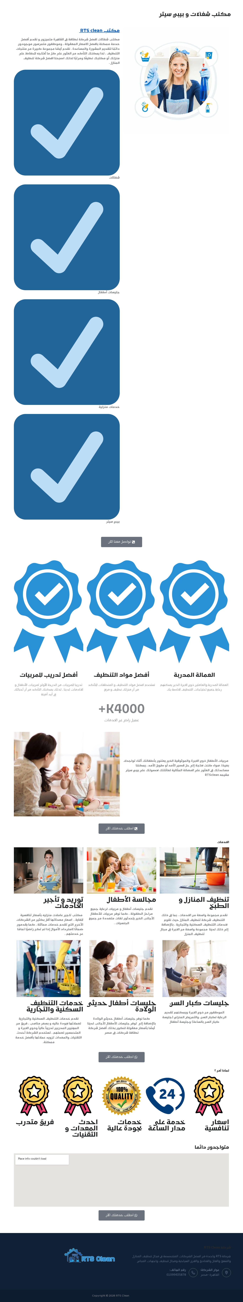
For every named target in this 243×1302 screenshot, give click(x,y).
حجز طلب (22, 8)
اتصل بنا (95, 8)
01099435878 (176, 1275)
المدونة (113, 8)
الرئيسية (148, 8)
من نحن (130, 8)
